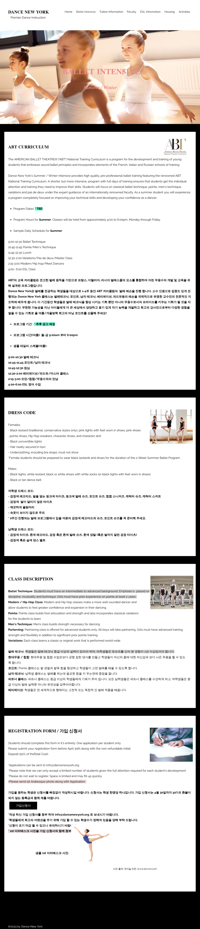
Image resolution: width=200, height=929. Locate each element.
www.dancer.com (147, 868)
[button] (23, 806)
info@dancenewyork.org (62, 765)
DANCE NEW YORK (28, 12)
